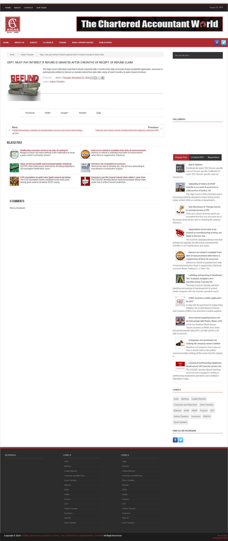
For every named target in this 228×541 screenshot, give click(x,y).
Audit (176, 399)
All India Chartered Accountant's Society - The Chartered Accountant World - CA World (62, 535)
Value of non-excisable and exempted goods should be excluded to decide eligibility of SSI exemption (46, 164)
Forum (62, 43)
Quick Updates (196, 165)
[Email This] (91, 78)
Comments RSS (220, 538)
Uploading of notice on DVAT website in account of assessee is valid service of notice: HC (202, 187)
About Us (19, 43)
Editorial (177, 410)
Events (33, 43)
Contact (28, 8)
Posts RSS (222, 535)
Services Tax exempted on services (108, 164)
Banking (185, 399)
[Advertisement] (200, 85)
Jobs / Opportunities (82, 43)
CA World (48, 43)
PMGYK (206, 416)
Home (8, 8)
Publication (105, 43)
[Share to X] (99, 78)
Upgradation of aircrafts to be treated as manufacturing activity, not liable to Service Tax (203, 232)
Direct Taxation (206, 405)
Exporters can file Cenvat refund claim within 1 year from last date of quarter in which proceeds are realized (118, 177)
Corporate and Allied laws (185, 405)
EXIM (186, 410)
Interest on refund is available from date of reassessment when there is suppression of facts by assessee (118, 150)
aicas (58, 78)
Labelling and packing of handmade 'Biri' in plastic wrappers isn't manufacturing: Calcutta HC (204, 278)
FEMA (194, 410)
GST (212, 410)
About (17, 8)
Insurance (195, 416)
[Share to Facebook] (102, 78)
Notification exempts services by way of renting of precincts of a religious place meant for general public (45, 150)
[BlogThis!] (95, 78)
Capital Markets (199, 399)
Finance (203, 410)
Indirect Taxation (27, 55)
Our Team (41, 8)
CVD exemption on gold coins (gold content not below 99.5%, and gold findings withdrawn (45, 177)
